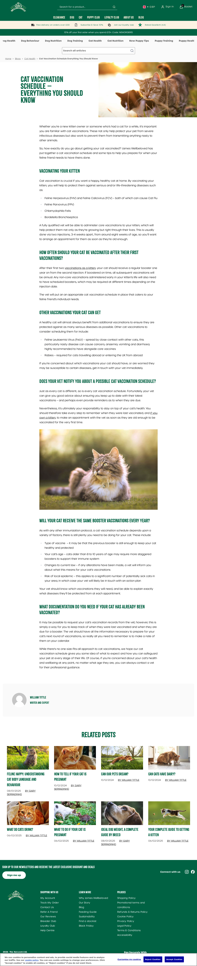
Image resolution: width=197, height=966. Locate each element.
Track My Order (49, 902)
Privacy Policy (125, 921)
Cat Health (95, 40)
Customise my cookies (129, 959)
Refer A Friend (49, 911)
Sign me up (14, 875)
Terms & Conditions (129, 930)
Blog (81, 907)
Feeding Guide (88, 911)
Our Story (84, 902)
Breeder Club (48, 921)
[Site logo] (18, 7)
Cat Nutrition (115, 40)
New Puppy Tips (139, 40)
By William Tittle (128, 780)
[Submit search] (114, 6)
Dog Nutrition (53, 40)
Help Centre (47, 930)
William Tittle (38, 697)
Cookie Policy (125, 916)
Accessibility (124, 935)
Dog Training (75, 40)
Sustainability (87, 916)
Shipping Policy (126, 898)
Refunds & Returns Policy (132, 911)
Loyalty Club (47, 925)
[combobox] (87, 7)
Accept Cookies (174, 959)
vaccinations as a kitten (80, 268)
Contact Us (47, 907)
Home (8, 58)
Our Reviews (48, 916)
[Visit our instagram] (187, 872)
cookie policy (32, 960)
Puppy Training (164, 40)
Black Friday (86, 925)
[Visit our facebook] (193, 872)
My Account (47, 898)
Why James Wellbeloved (93, 898)
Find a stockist (87, 921)
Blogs (18, 58)
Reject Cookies (153, 959)
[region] (98, 959)
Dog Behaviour (30, 40)
